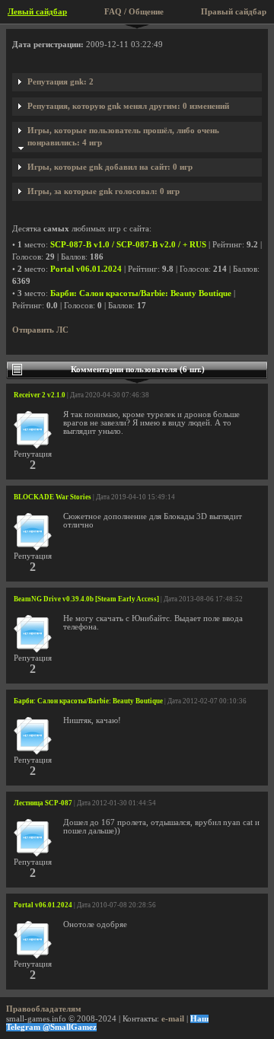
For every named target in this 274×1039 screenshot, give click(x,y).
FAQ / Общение (134, 12)
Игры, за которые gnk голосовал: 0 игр (103, 191)
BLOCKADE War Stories (52, 497)
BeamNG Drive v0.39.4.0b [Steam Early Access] (86, 599)
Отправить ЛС (40, 330)
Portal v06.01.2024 (86, 269)
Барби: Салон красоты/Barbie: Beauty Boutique (140, 293)
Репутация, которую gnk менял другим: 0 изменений (128, 106)
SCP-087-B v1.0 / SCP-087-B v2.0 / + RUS (128, 245)
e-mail (172, 1019)
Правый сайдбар (233, 12)
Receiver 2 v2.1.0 (39, 395)
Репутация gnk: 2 (60, 82)
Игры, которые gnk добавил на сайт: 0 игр (110, 167)
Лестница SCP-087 (43, 803)
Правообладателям (43, 1009)
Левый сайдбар (37, 12)
